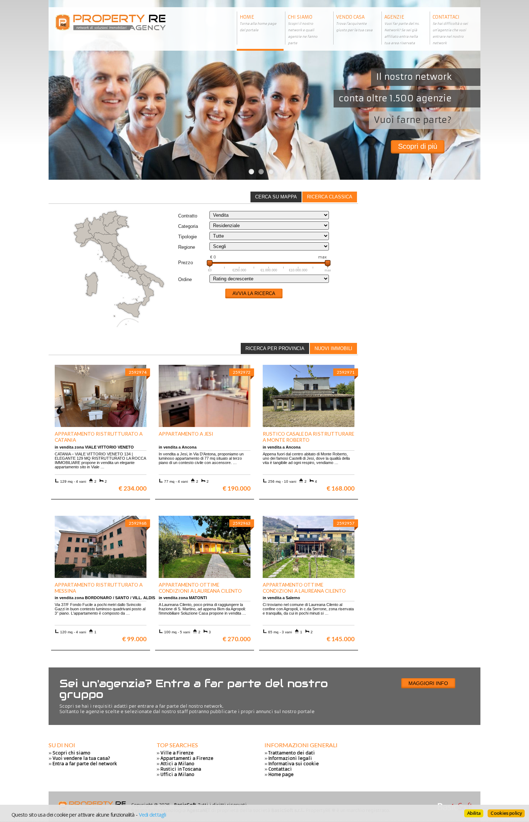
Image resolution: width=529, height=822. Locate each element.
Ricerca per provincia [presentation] (274, 348)
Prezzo (185, 262)
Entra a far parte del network (85, 763)
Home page (281, 774)
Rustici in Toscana (180, 769)
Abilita (473, 813)
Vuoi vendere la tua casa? (81, 758)
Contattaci (280, 769)
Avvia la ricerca (253, 293)
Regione (186, 247)
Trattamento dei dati (291, 753)
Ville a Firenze (177, 753)
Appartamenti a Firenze (186, 758)
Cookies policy (506, 813)
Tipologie (187, 236)
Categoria (188, 226)
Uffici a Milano (177, 774)
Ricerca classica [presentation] (329, 196)
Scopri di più (417, 146)
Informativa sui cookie (293, 763)
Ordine (185, 279)
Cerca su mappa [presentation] (276, 196)
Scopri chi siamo (71, 753)
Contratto (187, 216)
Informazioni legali (290, 758)
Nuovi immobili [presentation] (333, 348)
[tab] (329, 197)
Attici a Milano (177, 763)
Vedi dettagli (152, 814)
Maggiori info (428, 683)
